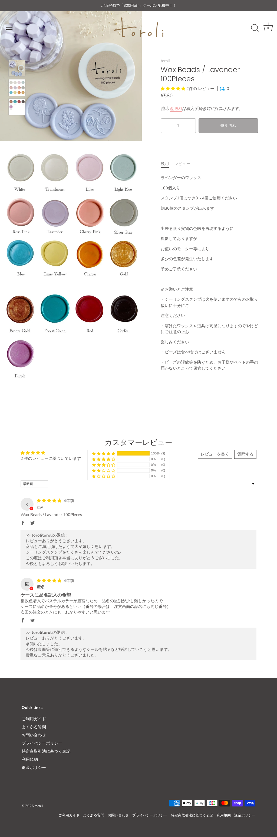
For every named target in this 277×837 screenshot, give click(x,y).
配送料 (176, 108)
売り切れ (228, 125)
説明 (165, 163)
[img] (49, 500)
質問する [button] (245, 454)
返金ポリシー (34, 767)
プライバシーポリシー (42, 743)
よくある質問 (34, 727)
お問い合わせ (34, 735)
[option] (17, 69)
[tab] (167, 164)
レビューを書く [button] (215, 454)
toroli (165, 60)
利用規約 (30, 759)
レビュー (182, 163)
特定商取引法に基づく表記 (46, 751)
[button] (173, 88)
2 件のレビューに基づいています (51, 458)
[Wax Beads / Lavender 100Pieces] (16, 68)
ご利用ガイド (34, 719)
